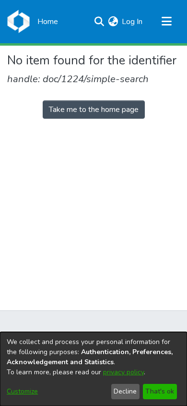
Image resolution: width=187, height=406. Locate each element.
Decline (125, 391)
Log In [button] (132, 21)
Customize (22, 391)
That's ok (159, 391)
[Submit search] (99, 21)
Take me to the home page (94, 109)
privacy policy (123, 372)
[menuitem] (113, 21)
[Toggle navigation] (166, 21)
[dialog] (93, 369)
